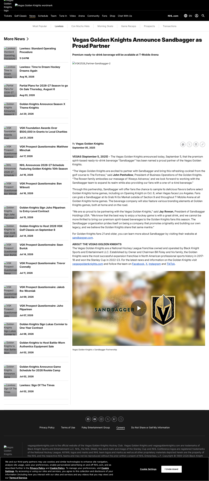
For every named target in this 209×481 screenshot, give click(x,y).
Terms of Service (18, 477)
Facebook (138, 263)
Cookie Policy (57, 468)
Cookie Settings (148, 469)
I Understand (171, 469)
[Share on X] (189, 144)
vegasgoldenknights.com (87, 263)
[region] (104, 469)
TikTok (171, 263)
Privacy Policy (37, 468)
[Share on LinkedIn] (196, 144)
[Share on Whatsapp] (182, 144)
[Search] (203, 16)
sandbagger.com (82, 237)
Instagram (155, 263)
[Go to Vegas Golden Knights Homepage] (34, 5)
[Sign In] (197, 16)
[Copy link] (202, 144)
